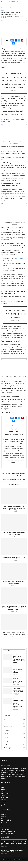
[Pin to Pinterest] (22, 40)
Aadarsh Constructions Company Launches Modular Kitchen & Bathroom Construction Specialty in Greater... (14, 607)
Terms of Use (5, 823)
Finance (14, 730)
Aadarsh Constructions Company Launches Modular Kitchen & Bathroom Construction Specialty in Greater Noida (19, 703)
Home (2, 5)
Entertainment (14, 727)
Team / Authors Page (7, 833)
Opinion (3, 806)
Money (14, 741)
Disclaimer (4, 825)
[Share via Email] (13, 43)
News (14, 744)
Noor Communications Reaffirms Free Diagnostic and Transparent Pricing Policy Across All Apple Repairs (19, 658)
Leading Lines (19, 258)
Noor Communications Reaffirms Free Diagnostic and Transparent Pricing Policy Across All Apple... (14, 508)
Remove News (5, 829)
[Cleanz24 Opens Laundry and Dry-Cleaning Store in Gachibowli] (14, 546)
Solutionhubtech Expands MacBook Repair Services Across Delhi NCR (19, 670)
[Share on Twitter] (19, 40)
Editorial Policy (5, 827)
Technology (14, 748)
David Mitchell (9, 16)
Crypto (14, 723)
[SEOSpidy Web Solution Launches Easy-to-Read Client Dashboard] (14, 571)
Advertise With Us (6, 821)
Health (14, 733)
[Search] (26, 1)
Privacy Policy (5, 819)
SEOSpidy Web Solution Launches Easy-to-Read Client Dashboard (18, 691)
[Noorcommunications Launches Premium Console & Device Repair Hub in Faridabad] (14, 622)
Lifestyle (14, 737)
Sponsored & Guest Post (8, 831)
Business (9, 5)
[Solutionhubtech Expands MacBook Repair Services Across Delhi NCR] (14, 522)
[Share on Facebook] (16, 40)
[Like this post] (12, 40)
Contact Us (4, 817)
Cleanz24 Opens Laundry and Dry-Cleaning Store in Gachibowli (17, 680)
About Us (3, 814)
